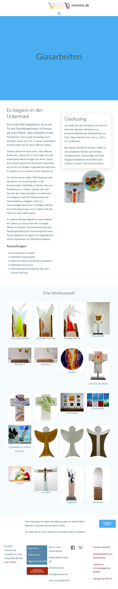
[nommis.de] (59, 5)
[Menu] (59, 13)
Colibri (12, 562)
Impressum (33, 548)
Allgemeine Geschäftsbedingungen (37, 561)
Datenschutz (34, 555)
